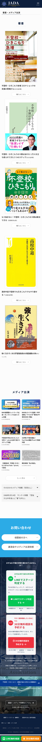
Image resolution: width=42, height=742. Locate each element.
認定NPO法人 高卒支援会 (29, 717)
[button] (21, 683)
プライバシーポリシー (26, 728)
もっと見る (21, 478)
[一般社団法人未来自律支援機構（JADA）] (11, 4)
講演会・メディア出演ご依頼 (11, 728)
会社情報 (36, 728)
